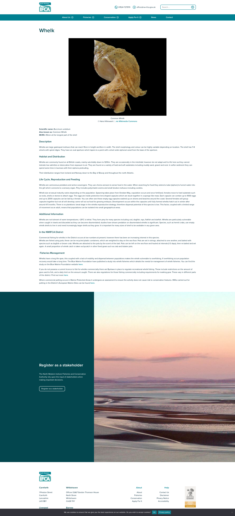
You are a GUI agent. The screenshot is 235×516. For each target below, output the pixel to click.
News (153, 17)
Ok (154, 512)
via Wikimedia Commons (126, 121)
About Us (66, 17)
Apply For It (133, 17)
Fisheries (87, 17)
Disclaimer (164, 495)
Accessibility (163, 501)
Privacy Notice (163, 498)
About (139, 492)
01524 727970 (124, 7)
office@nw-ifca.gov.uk (146, 7)
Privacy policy (164, 512)
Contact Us (164, 492)
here (81, 264)
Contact (169, 17)
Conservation (110, 17)
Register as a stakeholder (52, 388)
